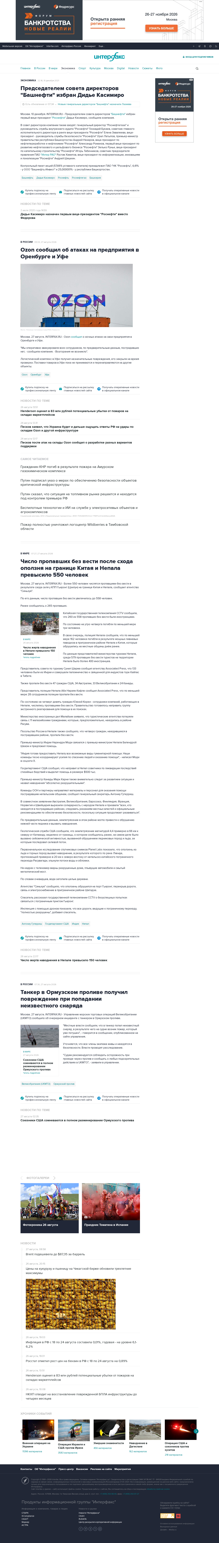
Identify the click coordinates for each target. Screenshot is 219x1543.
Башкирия (95, 177)
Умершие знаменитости (109, 1443)
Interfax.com (52, 46)
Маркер (25, 1522)
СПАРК (25, 1513)
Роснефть (63, 177)
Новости (133, 68)
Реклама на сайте (101, 1469)
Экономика (68, 68)
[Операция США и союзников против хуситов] (181, 1439)
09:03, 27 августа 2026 (45, 242)
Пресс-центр (66, 1469)
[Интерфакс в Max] (100, 1529)
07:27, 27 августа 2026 (42, 553)
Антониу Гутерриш (32, 923)
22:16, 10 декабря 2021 (48, 80)
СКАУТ (25, 1519)
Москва (109, 68)
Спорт (82, 68)
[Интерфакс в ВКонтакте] (90, 1529)
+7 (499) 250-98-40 (108, 1494)
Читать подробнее (39, 652)
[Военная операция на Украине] (38, 1439)
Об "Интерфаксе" (34, 46)
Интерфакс (109, 57)
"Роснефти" (58, 117)
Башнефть (27, 177)
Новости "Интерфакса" (89, 1513)
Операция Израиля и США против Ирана (71, 1446)
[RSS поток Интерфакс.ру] (95, 1529)
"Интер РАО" (48, 154)
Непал (85, 923)
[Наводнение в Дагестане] (145, 1439)
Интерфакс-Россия (71, 46)
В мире (53, 68)
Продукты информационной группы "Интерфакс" (69, 1502)
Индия (75, 923)
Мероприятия (122, 1469)
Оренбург (36, 374)
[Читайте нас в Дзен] (81, 1529)
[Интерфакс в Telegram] (86, 1529)
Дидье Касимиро (45, 177)
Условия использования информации (177, 1523)
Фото (159, 68)
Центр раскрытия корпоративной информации (100, 1522)
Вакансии (82, 1469)
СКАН (81, 1516)
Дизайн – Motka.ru (168, 1530)
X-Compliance (28, 1516)
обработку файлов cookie (158, 1489)
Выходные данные (168, 1526)
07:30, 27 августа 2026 (45, 984)
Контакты (26, 1469)
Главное (26, 68)
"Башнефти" (118, 114)
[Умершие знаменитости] (109, 1439)
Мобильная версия (12, 46)
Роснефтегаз (79, 177)
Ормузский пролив (64, 1083)
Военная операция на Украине (36, 1445)
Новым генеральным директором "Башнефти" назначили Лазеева (94, 104)
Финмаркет (90, 46)
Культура (95, 68)
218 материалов (173, 1454)
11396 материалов (32, 1451)
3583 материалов (67, 1452)
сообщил (76, 336)
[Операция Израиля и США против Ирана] (74, 1440)
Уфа (47, 374)
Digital (121, 68)
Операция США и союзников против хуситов (177, 1447)
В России (39, 68)
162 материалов (138, 1451)
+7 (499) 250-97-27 (131, 1494)
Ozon (24, 374)
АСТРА (25, 1525)
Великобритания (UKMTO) (36, 1083)
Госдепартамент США (57, 923)
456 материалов (103, 1448)
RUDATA (83, 1519)
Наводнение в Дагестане (138, 1445)
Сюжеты (147, 68)
